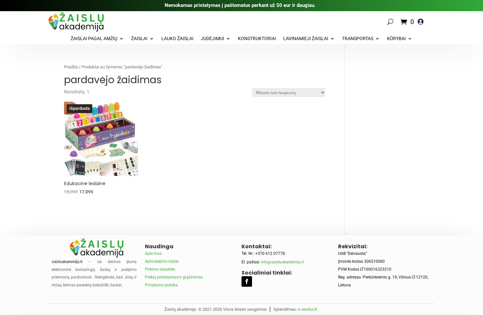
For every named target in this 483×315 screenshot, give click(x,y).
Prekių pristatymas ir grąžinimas (174, 277)
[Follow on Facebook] (247, 281)
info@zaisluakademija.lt (282, 262)
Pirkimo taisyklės (160, 269)
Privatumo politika (161, 285)
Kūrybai (396, 38)
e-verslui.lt (307, 309)
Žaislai (139, 38)
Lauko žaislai (177, 38)
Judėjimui (212, 38)
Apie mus (153, 253)
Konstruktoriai (257, 38)
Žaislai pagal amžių (94, 38)
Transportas (357, 38)
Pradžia (71, 66)
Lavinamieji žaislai (305, 38)
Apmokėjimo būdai (162, 261)
